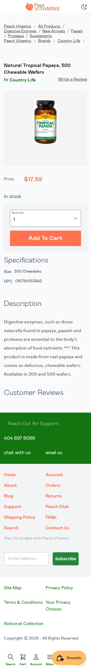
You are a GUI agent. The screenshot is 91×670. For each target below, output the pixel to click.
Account (54, 475)
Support (12, 507)
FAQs (51, 517)
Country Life (69, 41)
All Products (49, 26)
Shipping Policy (19, 517)
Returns (54, 496)
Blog (8, 496)
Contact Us (57, 528)
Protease (16, 36)
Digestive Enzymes (20, 31)
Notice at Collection (23, 624)
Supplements (41, 36)
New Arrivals (53, 31)
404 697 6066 (19, 438)
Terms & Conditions (23, 602)
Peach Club (57, 507)
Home (10, 475)
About (10, 485)
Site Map (12, 588)
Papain (77, 31)
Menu (50, 664)
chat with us (17, 452)
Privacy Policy (59, 588)
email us (54, 452)
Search (11, 528)
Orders (53, 485)
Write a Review (72, 79)
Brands (44, 41)
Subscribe (65, 558)
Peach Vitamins (17, 26)
